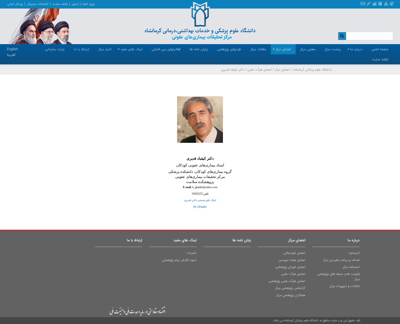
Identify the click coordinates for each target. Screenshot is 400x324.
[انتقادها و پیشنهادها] (392, 4)
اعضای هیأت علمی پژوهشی (287, 281)
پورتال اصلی (15, 3)
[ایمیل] (363, 4)
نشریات (191, 252)
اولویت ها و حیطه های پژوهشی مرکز (338, 276)
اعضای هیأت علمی (259, 69)
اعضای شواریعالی (294, 252)
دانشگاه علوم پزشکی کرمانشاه (312, 69)
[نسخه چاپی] (380, 4)
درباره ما (354, 240)
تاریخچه (354, 252)
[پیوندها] (368, 4)
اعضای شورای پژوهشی (290, 266)
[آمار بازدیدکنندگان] (374, 4)
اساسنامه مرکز (351, 266)
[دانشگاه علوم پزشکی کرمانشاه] (200, 21)
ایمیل (75, 3)
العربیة (11, 55)
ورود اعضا (88, 3)
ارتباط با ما (134, 240)
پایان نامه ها (241, 240)
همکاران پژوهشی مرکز (290, 295)
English (12, 49)
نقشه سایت (60, 3)
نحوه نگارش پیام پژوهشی (179, 260)
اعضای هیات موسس (291, 260)
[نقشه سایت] (386, 4)
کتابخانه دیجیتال (38, 3)
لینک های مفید (185, 240)
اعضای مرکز (282, 69)
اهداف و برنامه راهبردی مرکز (341, 260)
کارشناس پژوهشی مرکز (290, 287)
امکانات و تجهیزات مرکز (345, 286)
